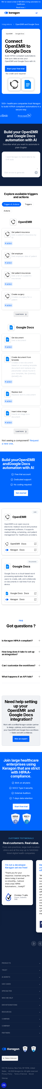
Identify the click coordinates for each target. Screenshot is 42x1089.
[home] (11, 13)
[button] (36, 13)
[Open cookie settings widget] (3, 1085)
